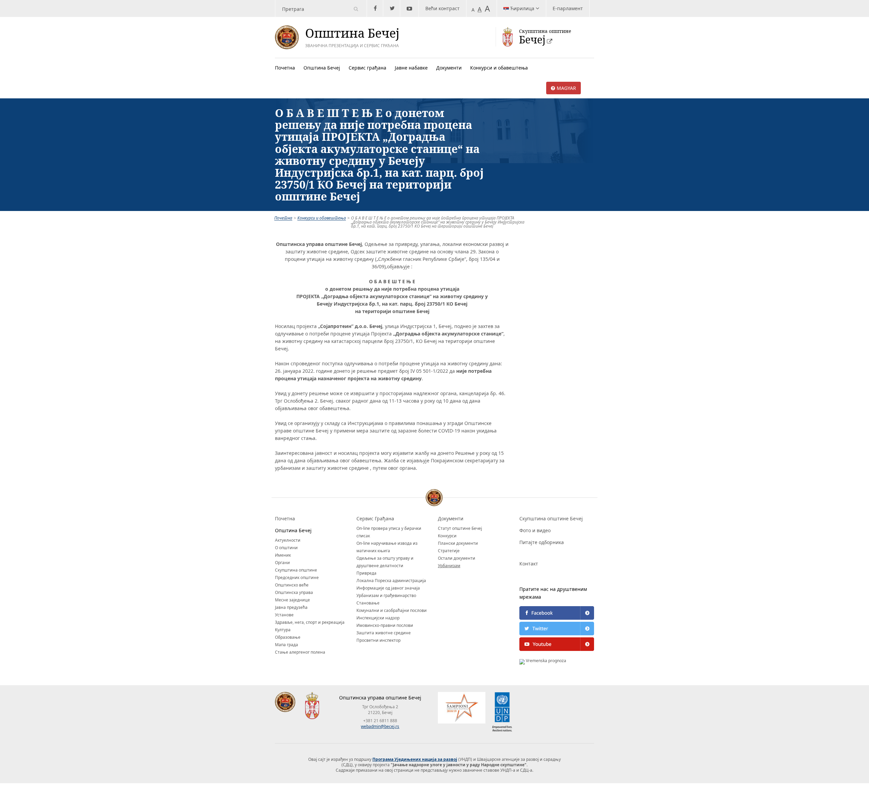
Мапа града (286, 645)
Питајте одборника (541, 542)
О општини (286, 548)
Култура (283, 630)
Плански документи (458, 543)
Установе (284, 615)
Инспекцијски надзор (378, 618)
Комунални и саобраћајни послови (391, 610)
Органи (282, 562)
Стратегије (449, 551)
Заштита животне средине (383, 633)
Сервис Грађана (375, 518)
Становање (368, 603)
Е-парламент (568, 8)
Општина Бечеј (321, 67)
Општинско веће (292, 585)
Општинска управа (294, 592)
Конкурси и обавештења (499, 67)
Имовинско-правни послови (384, 625)
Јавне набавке (411, 67)
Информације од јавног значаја (388, 588)
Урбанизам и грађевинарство (386, 595)
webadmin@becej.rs (380, 726)
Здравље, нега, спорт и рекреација (310, 622)
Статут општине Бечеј (460, 528)
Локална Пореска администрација (391, 580)
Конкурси (447, 536)
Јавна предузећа (291, 607)
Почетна (285, 67)
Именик (283, 555)
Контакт (528, 563)
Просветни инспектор (378, 640)
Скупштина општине (296, 570)
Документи (449, 67)
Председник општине (297, 577)
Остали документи (456, 558)
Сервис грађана (367, 67)
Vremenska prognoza (545, 660)
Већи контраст (442, 8)
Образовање (287, 637)
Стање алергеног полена (300, 652)
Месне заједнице (292, 600)
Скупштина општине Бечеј (551, 518)
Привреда (366, 573)
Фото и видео (535, 530)
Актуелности (287, 540)
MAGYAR (566, 88)
